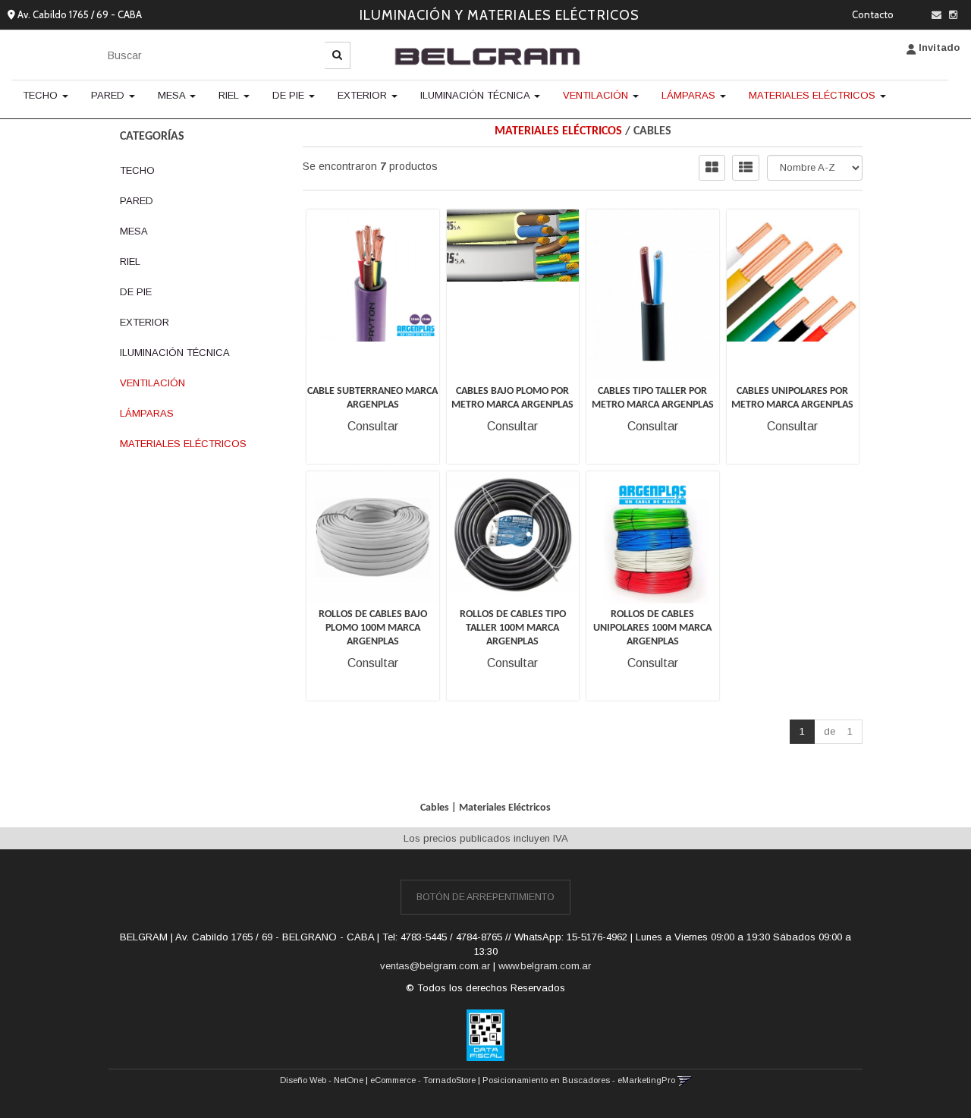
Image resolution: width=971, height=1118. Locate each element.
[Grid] (712, 168)
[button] (936, 15)
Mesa (173, 95)
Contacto (873, 14)
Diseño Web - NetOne (321, 1080)
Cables (652, 131)
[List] (745, 168)
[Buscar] (337, 55)
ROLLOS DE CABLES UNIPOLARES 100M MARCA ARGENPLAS (652, 628)
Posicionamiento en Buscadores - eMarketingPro (578, 1080)
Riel (230, 95)
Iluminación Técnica (476, 95)
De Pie (289, 95)
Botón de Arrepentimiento (485, 897)
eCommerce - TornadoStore (423, 1080)
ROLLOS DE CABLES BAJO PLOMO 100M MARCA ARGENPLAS (373, 628)
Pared (109, 95)
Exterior (364, 95)
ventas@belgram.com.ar (435, 966)
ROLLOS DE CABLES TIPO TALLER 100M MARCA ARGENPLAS (513, 628)
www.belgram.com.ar (544, 966)
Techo (42, 95)
